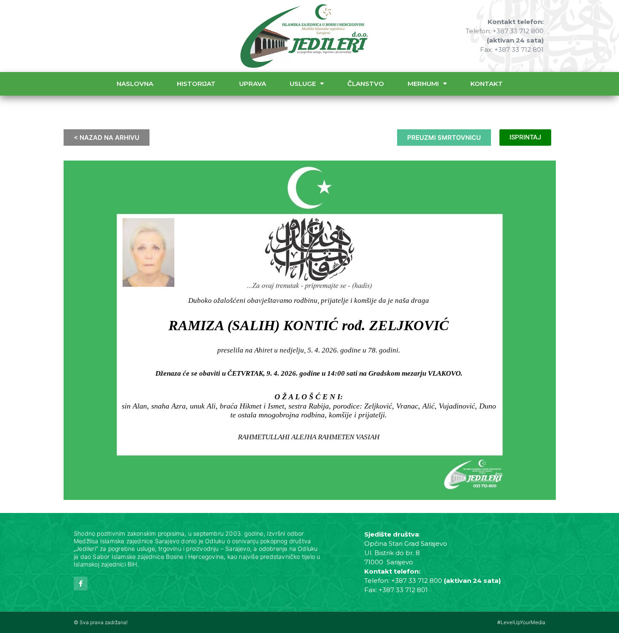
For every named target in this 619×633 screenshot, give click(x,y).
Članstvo (365, 84)
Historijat (196, 84)
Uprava (252, 84)
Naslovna (135, 84)
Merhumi (423, 84)
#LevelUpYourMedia (521, 622)
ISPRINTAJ (525, 137)
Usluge (303, 84)
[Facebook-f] (81, 583)
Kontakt (486, 84)
